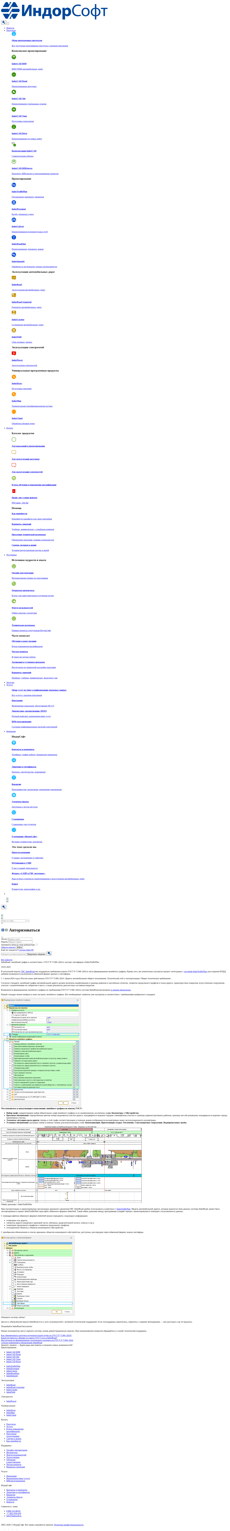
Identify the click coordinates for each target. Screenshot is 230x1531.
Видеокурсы (12, 1452)
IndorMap (10, 1413)
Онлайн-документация (16, 1450)
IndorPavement (12, 1368)
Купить (9, 428)
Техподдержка (12, 1457)
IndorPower (11, 1401)
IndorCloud (11, 1415)
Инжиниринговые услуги (18, 1478)
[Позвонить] (5, 957)
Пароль (4, 942)
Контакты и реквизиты (16, 1490)
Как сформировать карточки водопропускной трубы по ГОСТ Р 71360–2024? (36, 1335)
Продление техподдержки (12, 1435)
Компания (11, 731)
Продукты (11, 30)
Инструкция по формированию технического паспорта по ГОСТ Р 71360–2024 (37, 1340)
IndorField (10, 1392)
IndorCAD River (13, 1362)
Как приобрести (13, 1441)
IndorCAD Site (12, 1357)
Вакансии (10, 1495)
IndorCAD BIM (13, 1352)
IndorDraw (11, 1410)
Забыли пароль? (8, 947)
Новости (10, 28)
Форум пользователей (16, 1455)
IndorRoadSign (12, 1373)
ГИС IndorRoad (28, 971)
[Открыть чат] (3, 22)
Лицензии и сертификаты (18, 1492)
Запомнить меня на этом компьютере (18, 945)
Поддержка (11, 555)
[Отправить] (49, 953)
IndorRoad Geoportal (15, 1387)
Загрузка (10, 682)
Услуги (9, 685)
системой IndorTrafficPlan (195, 971)
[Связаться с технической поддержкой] (2, 957)
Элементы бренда (14, 1497)
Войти (19, 947)
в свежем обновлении (121, 990)
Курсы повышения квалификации (14, 1430)
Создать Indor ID (26, 950)
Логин (4, 939)
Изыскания (11, 1476)
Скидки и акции (13, 1438)
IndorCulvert (11, 1371)
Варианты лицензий (15, 1467)
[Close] (2, 937)
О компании (12, 1499)
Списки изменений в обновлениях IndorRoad (21, 1343)
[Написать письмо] (8, 957)
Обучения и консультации (13, 1461)
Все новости (6, 960)
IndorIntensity (12, 1376)
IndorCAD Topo (13, 1359)
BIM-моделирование (15, 1481)
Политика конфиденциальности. (69, 1525)
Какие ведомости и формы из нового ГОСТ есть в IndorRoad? (29, 1338)
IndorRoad (10, 1385)
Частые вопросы (13, 1464)
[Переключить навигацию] (8, 23)
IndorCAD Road (13, 1354)
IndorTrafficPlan (123, 1209)
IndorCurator (11, 1390)
